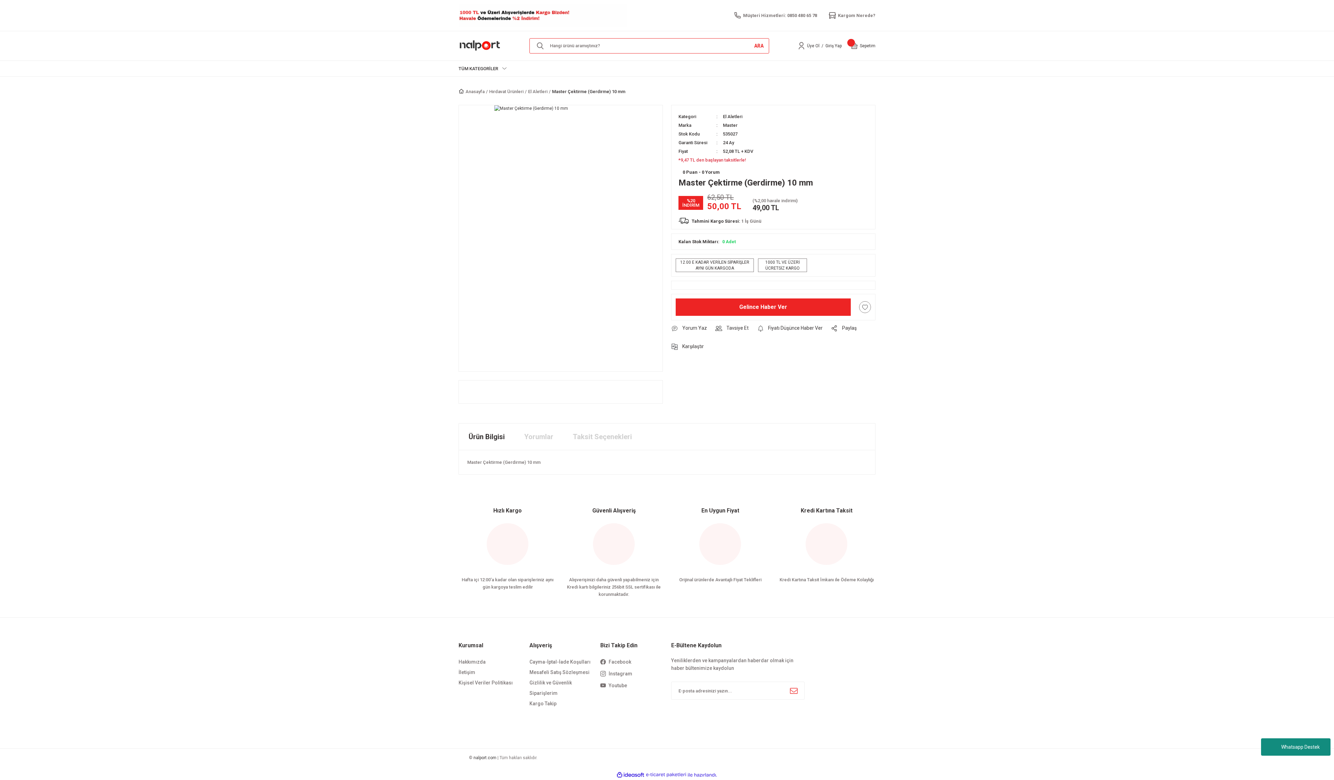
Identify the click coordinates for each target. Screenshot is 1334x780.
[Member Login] (801, 46)
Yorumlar (538, 437)
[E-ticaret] (666, 775)
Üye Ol (813, 45)
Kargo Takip (543, 703)
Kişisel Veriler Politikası (486, 682)
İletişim (467, 672)
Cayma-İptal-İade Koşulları (560, 662)
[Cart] (854, 46)
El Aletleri (732, 116)
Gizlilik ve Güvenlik (550, 682)
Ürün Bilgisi (487, 437)
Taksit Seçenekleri (602, 437)
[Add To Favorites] (865, 307)
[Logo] (480, 45)
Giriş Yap (833, 45)
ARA (759, 46)
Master (730, 125)
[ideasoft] (630, 775)
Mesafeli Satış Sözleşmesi (559, 672)
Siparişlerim (543, 693)
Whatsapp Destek (1300, 747)
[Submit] (794, 691)
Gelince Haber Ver (763, 307)
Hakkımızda (472, 662)
